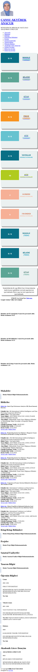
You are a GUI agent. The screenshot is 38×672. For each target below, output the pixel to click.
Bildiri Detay (12, 429)
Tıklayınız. (29, 298)
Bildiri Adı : (4, 406)
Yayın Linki (4, 429)
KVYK (10, 670)
